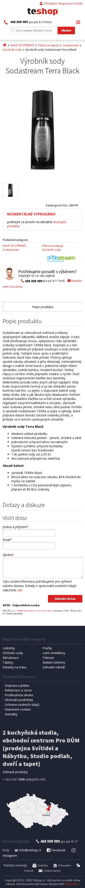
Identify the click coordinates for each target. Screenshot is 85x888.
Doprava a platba (17, 685)
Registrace (66, 3)
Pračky (47, 648)
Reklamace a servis (18, 690)
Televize (48, 658)
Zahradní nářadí (53, 667)
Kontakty (11, 714)
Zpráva (8, 555)
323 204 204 (44, 610)
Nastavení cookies (18, 709)
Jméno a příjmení (16, 527)
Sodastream (71, 45)
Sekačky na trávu (14, 667)
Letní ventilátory (53, 653)
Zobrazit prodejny (15, 772)
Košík (78, 3)
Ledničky (9, 648)
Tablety (8, 662)
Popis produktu (42, 307)
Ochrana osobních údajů (22, 704)
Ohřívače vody (13, 653)
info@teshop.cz (30, 850)
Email (7, 540)
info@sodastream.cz (27, 610)
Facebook (58, 850)
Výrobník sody (12, 49)
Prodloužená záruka (19, 695)
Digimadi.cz (72, 884)
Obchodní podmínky (19, 700)
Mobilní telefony (53, 662)
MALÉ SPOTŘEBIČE (22, 45)
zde (19, 590)
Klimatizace (11, 658)
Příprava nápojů (48, 45)
